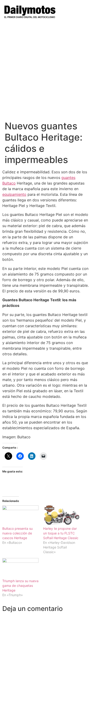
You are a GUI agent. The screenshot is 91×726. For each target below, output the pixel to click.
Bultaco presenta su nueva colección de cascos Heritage (17, 533)
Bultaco (9, 183)
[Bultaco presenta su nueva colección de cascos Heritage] (20, 515)
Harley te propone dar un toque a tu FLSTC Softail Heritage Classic (60, 533)
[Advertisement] (45, 72)
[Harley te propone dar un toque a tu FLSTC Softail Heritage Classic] (61, 515)
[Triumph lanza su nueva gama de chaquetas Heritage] (20, 568)
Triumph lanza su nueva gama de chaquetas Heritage (20, 585)
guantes (68, 177)
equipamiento (14, 194)
